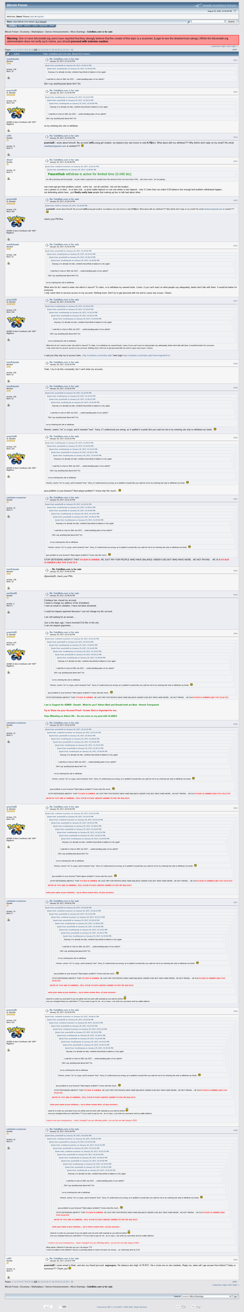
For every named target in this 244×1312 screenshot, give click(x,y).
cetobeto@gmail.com (55, 146)
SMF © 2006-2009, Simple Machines (132, 1307)
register (40, 16)
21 (61, 50)
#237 (236, 902)
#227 (236, 301)
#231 (236, 499)
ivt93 (8, 136)
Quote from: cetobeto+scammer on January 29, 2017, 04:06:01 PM (72, 1016)
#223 (236, 137)
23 (67, 50)
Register (43, 26)
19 (56, 50)
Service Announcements (57, 32)
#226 (236, 246)
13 (39, 50)
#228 (236, 364)
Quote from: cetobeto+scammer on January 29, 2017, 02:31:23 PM (72, 639)
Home (12, 26)
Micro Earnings (78, 32)
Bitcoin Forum (11, 32)
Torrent (43, 22)
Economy (25, 32)
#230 (236, 438)
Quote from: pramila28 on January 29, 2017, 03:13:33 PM (68, 729)
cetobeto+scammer (16, 497)
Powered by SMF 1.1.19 (106, 1307)
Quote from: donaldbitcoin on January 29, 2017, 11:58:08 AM (71, 170)
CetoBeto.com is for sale (99, 32)
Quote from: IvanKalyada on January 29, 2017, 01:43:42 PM (69, 306)
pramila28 (11, 90)
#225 (236, 200)
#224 (236, 161)
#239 (236, 1130)
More (51, 26)
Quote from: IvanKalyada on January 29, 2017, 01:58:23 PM (69, 443)
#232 (236, 571)
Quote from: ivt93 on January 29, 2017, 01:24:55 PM (66, 206)
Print (235, 49)
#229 (236, 388)
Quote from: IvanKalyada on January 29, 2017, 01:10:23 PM (69, 97)
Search (27, 26)
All (72, 50)
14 (42, 50)
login (32, 16)
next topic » (232, 46)
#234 (236, 634)
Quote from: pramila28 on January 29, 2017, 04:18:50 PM (68, 1135)
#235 (236, 724)
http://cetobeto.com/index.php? (98, 355)
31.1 (37, 22)
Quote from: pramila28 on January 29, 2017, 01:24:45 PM (68, 251)
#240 (236, 1260)
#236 (236, 808)
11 (32, 50)
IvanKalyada (12, 59)
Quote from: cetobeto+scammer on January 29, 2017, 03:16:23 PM (72, 813)
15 (44, 50)
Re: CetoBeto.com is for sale (64, 59)
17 (50, 50)
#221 (236, 60)
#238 (236, 1011)
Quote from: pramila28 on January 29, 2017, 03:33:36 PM (68, 908)
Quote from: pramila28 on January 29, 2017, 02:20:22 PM (68, 504)
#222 (236, 92)
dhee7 (9, 160)
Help (20, 26)
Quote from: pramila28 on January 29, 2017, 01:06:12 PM (68, 65)
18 (53, 50)
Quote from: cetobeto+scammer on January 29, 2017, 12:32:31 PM (72, 166)
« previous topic (218, 46)
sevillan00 (11, 593)
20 (58, 50)
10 (29, 50)
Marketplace (37, 32)
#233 (236, 595)
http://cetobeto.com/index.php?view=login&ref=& (146, 355)
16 (47, 50)
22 (64, 50)
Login (35, 26)
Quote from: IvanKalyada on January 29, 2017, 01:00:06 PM (71, 69)
